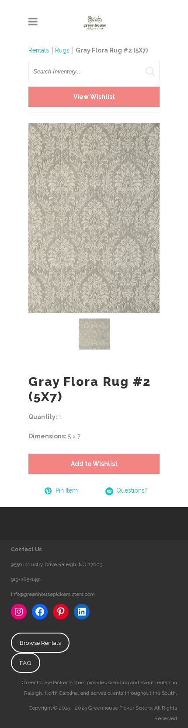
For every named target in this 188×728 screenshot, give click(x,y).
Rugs (62, 50)
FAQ (25, 662)
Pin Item (67, 490)
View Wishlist (94, 96)
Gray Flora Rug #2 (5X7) (112, 50)
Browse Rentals (40, 642)
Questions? (132, 490)
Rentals (38, 50)
